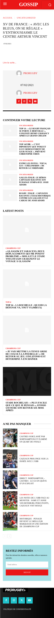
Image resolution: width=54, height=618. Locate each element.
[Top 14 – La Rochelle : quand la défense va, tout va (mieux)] (27, 283)
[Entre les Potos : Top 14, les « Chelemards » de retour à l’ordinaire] (10, 164)
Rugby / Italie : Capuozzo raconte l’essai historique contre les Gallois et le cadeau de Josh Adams (35, 197)
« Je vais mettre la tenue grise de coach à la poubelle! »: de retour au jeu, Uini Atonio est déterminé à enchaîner (26, 355)
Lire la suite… (9, 62)
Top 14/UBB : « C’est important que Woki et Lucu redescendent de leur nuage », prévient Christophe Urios (32, 149)
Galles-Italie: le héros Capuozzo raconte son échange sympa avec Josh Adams (33, 181)
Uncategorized (26, 18)
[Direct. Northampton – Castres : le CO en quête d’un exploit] (10, 479)
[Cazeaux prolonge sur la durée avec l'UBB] (10, 458)
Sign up (27, 572)
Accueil (8, 18)
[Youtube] (35, 101)
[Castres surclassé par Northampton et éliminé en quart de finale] (10, 438)
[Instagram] (24, 101)
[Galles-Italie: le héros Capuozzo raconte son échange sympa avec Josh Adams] (10, 179)
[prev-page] (4, 536)
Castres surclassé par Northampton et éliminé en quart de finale (33, 439)
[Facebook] (14, 52)
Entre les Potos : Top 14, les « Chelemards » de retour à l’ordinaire (33, 165)
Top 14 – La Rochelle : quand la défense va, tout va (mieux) (26, 306)
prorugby (30, 73)
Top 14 (8, 302)
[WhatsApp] (40, 52)
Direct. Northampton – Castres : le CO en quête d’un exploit (33, 481)
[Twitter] (22, 52)
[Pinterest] (31, 52)
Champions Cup (13, 248)
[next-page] (9, 536)
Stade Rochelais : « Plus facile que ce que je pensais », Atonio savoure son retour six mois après (26, 406)
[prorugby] (19, 73)
